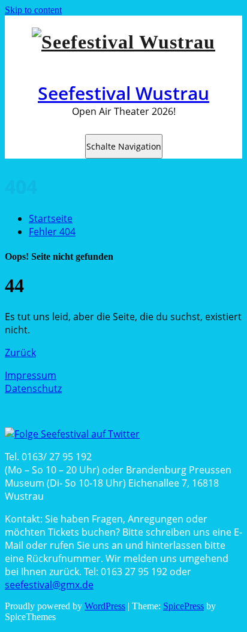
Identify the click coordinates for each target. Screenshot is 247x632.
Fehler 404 (52, 231)
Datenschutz (33, 388)
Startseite (51, 218)
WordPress (105, 606)
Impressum (30, 375)
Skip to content (33, 10)
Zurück (20, 352)
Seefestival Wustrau (123, 93)
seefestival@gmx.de (49, 584)
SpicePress (183, 606)
